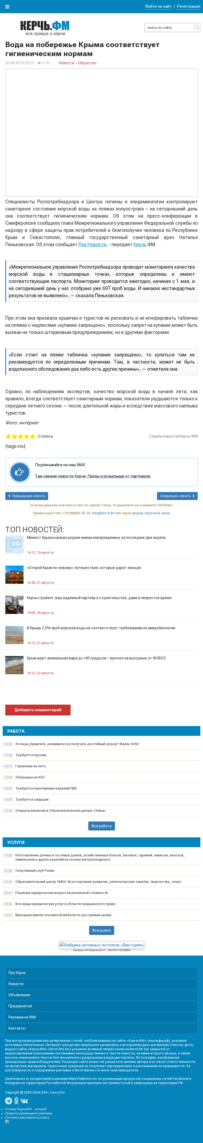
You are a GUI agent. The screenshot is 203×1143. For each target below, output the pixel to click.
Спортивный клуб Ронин (29, 871)
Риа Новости (92, 244)
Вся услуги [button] (102, 930)
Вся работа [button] (102, 826)
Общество (87, 63)
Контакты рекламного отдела (27, 1117)
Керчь (139, 244)
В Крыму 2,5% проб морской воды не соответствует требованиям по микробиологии (101, 628)
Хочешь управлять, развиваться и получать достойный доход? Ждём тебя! (71, 744)
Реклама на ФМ (22, 1017)
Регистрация (188, 6)
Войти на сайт (158, 6)
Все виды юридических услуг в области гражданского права (59, 904)
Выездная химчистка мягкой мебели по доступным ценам (57, 915)
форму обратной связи (151, 513)
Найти (196, 27)
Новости (66, 63)
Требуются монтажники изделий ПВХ (40, 788)
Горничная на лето (25, 766)
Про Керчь (17, 973)
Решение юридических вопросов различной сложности (56, 893)
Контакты (16, 1028)
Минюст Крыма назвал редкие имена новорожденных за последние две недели (96, 537)
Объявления (19, 995)
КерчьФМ (57, 1092)
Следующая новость (176, 496)
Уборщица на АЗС (24, 777)
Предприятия (20, 1006)
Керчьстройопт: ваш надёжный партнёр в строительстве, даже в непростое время (99, 598)
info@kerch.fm (103, 513)
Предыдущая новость (28, 496)
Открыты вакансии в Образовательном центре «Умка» (55, 811)
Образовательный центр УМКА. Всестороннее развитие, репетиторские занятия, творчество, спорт (92, 882)
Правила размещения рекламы (29, 1113)
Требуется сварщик (26, 799)
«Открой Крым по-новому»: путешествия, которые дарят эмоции (84, 568)
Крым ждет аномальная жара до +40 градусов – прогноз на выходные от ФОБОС (96, 658)
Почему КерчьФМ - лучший (26, 1109)
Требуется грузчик (25, 755)
